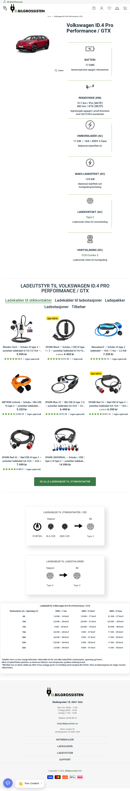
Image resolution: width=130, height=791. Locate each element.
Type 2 (90, 217)
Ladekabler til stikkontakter (28, 300)
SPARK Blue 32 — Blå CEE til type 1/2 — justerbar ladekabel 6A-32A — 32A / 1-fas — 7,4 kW (65, 404)
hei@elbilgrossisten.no (67, 723)
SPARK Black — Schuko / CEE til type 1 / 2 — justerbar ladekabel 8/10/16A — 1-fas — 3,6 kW (65, 349)
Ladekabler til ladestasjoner (78, 300)
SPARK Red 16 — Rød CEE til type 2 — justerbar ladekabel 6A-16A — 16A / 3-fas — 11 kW (108, 404)
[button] (8, 783)
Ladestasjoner (56, 307)
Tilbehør (79, 307)
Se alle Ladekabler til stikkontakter (65, 481)
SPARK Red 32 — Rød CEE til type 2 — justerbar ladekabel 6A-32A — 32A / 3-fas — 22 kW (22, 459)
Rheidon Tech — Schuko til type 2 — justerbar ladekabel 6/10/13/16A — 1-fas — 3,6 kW (22, 349)
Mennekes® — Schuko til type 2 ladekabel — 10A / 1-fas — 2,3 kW (108, 349)
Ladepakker (115, 300)
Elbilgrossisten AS (27, 8)
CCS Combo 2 (90, 255)
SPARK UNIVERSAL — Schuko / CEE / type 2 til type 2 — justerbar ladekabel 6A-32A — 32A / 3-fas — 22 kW (65, 459)
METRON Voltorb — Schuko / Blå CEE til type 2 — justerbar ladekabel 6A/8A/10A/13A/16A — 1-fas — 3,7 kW (21, 404)
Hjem (49, 16)
